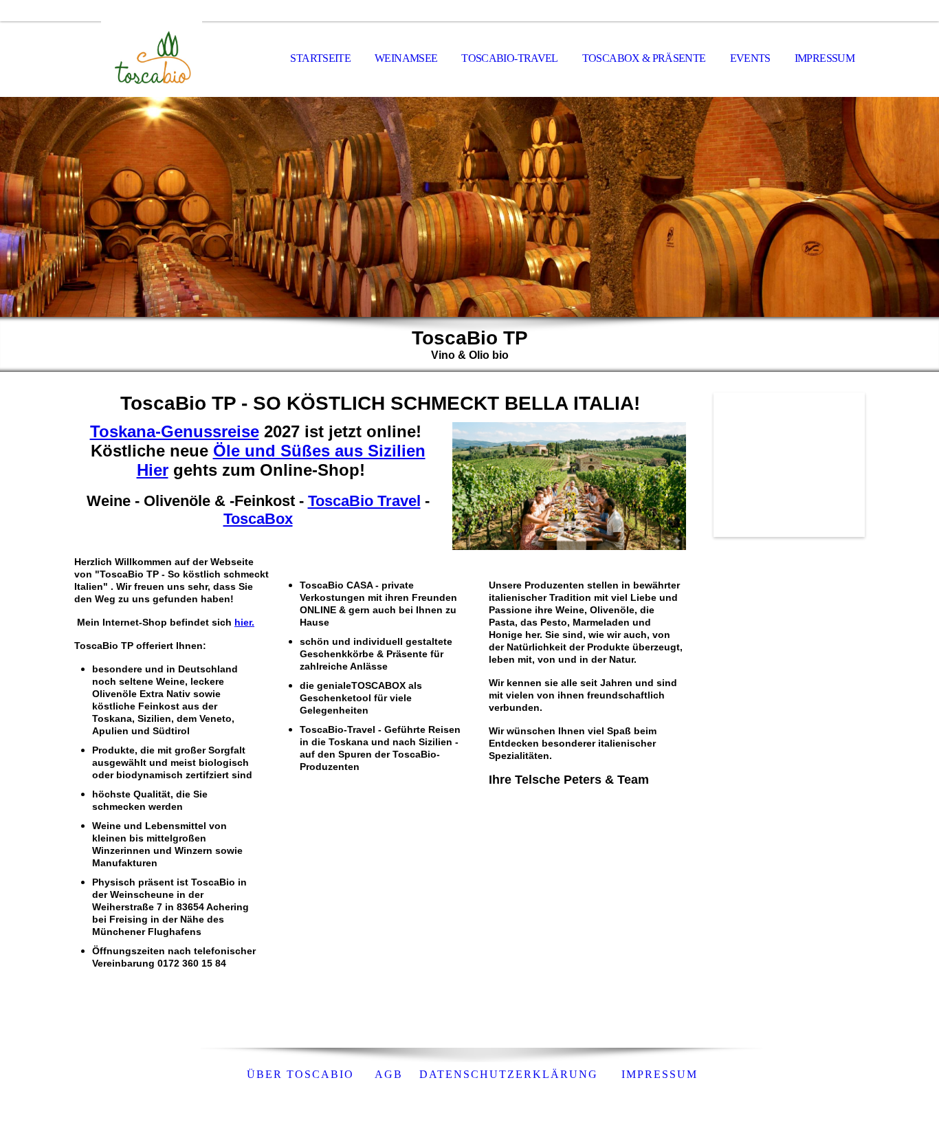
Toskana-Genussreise (174, 431)
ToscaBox (258, 518)
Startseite (320, 58)
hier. (244, 622)
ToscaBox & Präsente (644, 58)
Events (750, 58)
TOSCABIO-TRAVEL (509, 58)
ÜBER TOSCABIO (300, 1074)
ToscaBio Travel (364, 500)
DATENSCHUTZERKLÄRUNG (510, 1074)
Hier (152, 470)
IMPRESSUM (824, 58)
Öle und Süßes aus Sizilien (319, 450)
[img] (143, 59)
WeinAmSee (406, 58)
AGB (387, 1074)
